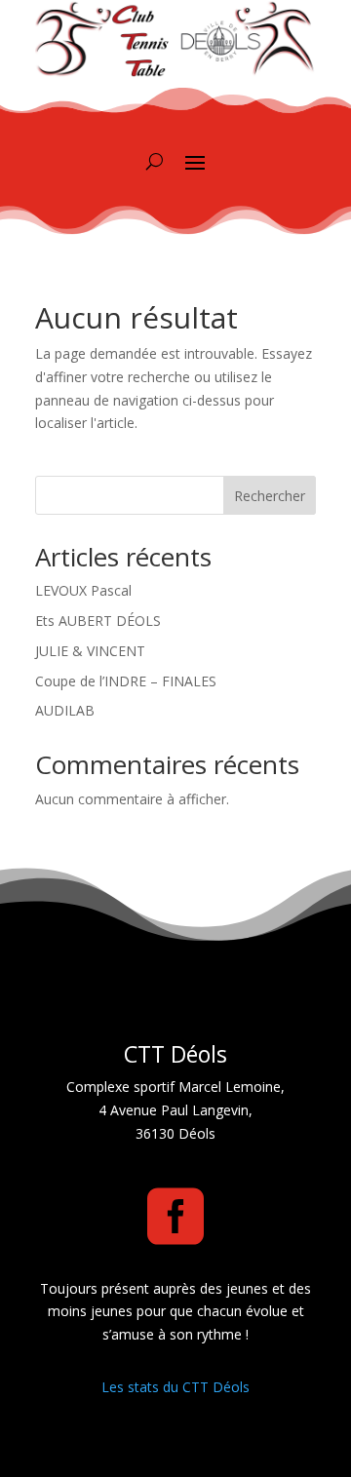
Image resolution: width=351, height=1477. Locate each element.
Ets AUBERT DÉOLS (98, 620)
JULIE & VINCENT (90, 650)
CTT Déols (175, 1053)
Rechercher (269, 495)
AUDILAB (65, 710)
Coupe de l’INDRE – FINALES (125, 681)
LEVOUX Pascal (83, 590)
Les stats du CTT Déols (175, 1387)
